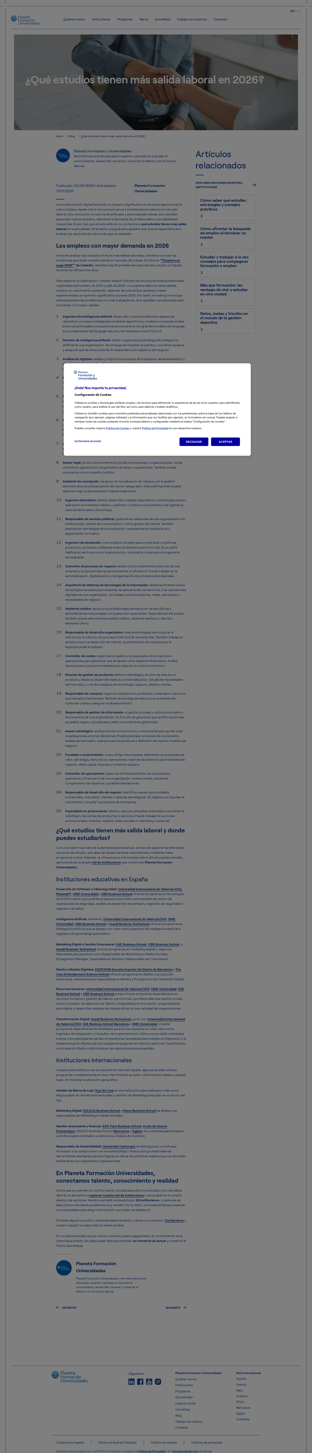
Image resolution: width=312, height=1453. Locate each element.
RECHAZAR (194, 441)
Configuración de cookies (88, 441)
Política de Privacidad (155, 428)
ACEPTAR (225, 441)
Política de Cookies (117, 428)
